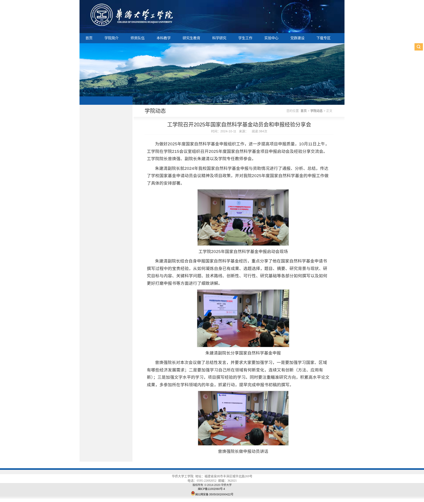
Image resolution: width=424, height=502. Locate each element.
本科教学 (164, 38)
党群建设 (297, 38)
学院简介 (111, 38)
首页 (89, 38)
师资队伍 (138, 38)
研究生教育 (191, 38)
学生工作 (245, 38)
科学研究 (219, 38)
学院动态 (316, 110)
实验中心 (271, 38)
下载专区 (323, 38)
